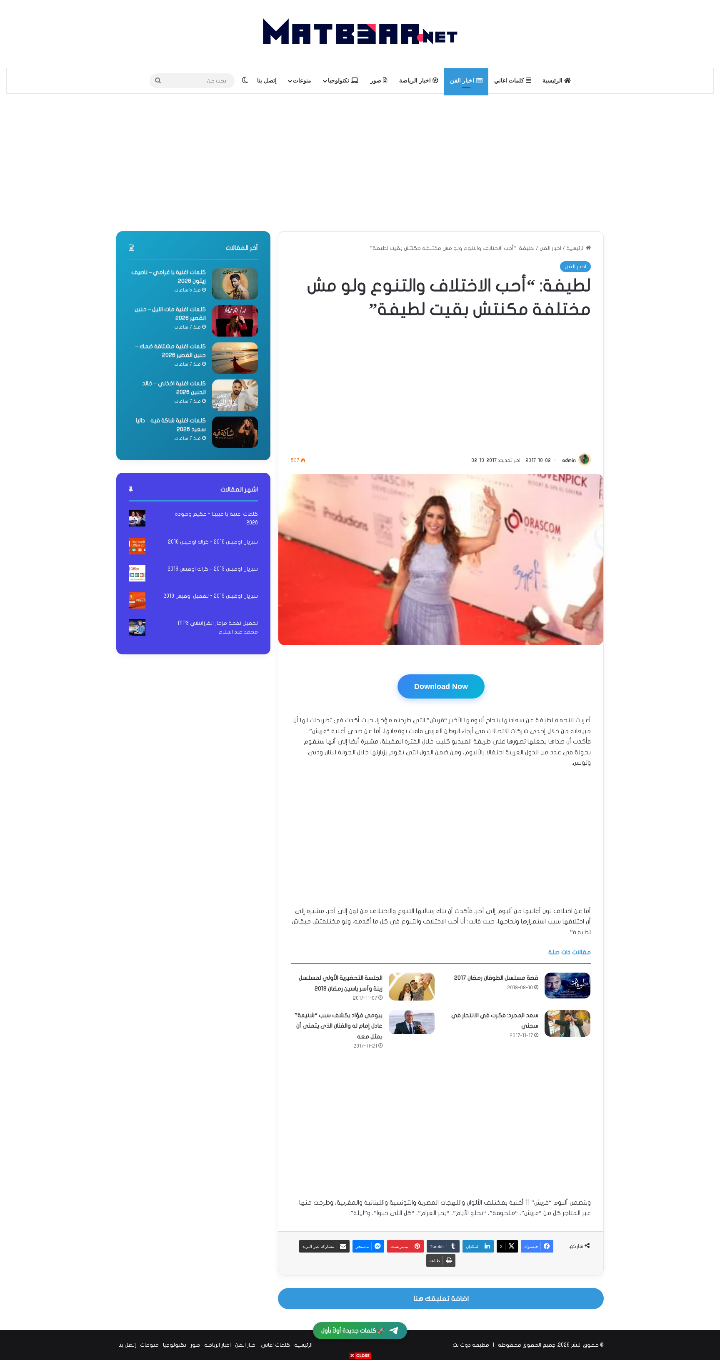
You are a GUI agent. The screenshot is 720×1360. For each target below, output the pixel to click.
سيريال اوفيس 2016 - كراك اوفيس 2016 (213, 542)
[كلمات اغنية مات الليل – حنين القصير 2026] (235, 321)
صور (376, 80)
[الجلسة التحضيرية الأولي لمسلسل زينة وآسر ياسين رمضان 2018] (412, 987)
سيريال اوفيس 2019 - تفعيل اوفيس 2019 (210, 596)
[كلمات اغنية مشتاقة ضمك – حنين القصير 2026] (235, 358)
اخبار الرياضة (415, 80)
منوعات (302, 80)
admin (569, 460)
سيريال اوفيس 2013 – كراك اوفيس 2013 (213, 569)
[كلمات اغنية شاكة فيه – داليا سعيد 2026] (235, 432)
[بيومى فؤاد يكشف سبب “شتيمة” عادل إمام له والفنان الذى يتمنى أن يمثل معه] (412, 1022)
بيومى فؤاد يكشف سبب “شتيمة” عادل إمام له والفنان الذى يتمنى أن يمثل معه (338, 1026)
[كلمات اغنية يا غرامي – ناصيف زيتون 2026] (235, 283)
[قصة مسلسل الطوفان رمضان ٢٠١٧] (567, 985)
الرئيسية (553, 80)
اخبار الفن (463, 80)
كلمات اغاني (510, 80)
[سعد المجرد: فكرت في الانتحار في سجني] (567, 1023)
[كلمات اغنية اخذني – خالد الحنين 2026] (235, 395)
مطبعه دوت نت (470, 1345)
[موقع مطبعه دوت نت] (360, 34)
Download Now (441, 686)
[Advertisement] (360, 160)
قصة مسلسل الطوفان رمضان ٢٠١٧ (496, 978)
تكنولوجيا (339, 80)
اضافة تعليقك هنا (441, 1298)
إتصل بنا (267, 80)
